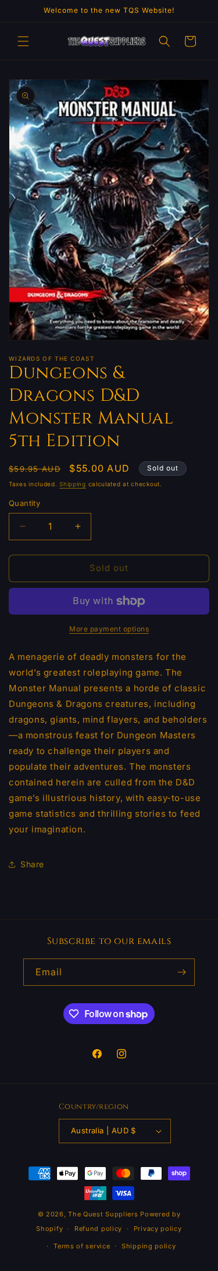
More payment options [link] (109, 628)
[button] (23, 41)
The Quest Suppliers (103, 1214)
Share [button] (32, 864)
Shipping (72, 483)
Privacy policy (158, 1229)
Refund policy (98, 1229)
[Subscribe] (181, 972)
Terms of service (81, 1246)
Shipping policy (148, 1246)
